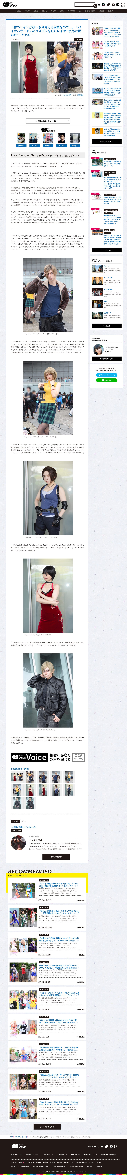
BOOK (66, 1162)
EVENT (110, 11)
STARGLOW (108, 289)
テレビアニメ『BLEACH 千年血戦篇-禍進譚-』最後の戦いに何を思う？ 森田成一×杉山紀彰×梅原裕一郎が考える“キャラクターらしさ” (113, 239)
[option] (106, 350)
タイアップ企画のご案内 (40, 1166)
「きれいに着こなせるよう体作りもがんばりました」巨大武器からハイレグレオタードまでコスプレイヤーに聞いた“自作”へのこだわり (59, 912)
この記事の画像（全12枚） (20, 769)
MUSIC (27, 11)
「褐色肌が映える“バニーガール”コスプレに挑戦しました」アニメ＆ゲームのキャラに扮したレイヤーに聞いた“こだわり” (59, 1076)
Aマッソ (106, 266)
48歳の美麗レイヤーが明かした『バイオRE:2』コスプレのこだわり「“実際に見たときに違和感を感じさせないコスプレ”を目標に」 (59, 967)
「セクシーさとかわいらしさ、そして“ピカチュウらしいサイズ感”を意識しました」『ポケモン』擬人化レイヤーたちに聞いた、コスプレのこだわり (59, 994)
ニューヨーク (108, 278)
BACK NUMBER (90, 11)
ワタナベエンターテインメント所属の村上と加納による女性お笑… (112, 270)
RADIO (59, 1162)
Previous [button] (94, 350)
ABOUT (13, 1166)
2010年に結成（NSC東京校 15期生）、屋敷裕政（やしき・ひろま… (112, 282)
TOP (11, 1137)
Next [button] (118, 350)
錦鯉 (105, 301)
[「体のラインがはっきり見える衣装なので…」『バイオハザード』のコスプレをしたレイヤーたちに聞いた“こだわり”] (17, 777)
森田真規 (80, 95)
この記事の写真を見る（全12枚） (47, 121)
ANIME (53, 11)
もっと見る (106, 326)
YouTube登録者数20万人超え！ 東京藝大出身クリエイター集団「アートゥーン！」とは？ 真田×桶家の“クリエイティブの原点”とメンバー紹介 (112, 183)
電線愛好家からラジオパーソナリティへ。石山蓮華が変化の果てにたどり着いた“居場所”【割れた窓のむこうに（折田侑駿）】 (112, 219)
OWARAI (18, 11)
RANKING (71, 11)
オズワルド (107, 313)
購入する (21, 146)
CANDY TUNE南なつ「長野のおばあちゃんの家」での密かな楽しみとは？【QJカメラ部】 (112, 200)
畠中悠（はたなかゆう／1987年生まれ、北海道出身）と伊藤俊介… (112, 317)
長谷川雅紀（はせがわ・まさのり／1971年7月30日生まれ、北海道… (112, 306)
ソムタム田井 (67, 95)
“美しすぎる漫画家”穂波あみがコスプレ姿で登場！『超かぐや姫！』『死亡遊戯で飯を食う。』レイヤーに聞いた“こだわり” (59, 1021)
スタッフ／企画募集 (58, 1166)
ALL (80, 11)
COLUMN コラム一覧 (21, 1137)
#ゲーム (23, 821)
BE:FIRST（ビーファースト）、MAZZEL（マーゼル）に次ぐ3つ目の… (112, 294)
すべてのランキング (106, 250)
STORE (101, 11)
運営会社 (89, 1166)
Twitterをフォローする (108, 375)
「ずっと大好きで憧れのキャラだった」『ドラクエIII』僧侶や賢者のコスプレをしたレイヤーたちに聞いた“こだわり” (59, 885)
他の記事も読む (56, 857)
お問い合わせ (24, 1166)
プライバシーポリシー (76, 1166)
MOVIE (36, 11)
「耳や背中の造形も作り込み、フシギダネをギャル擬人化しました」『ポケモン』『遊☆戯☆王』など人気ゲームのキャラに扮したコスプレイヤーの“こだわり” (59, 1048)
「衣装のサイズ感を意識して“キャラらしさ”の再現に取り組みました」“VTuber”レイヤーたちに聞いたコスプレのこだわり (59, 939)
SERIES (62, 11)
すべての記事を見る (47, 1126)
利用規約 (99, 1166)
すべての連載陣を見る (107, 359)
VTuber (44, 11)
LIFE (72, 1162)
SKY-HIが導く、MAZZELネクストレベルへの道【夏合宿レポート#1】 (112, 164)
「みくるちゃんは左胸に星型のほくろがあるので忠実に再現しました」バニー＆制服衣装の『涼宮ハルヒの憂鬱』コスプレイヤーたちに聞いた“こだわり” (59, 1103)
